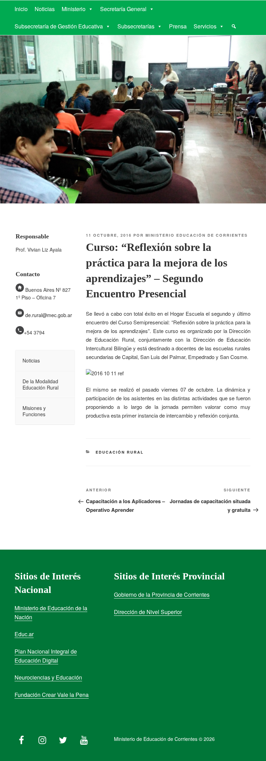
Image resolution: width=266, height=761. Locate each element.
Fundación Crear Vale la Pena (52, 695)
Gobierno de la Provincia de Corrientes (162, 594)
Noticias (45, 9)
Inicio (21, 9)
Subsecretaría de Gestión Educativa (59, 26)
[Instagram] (42, 738)
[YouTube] (84, 738)
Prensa (178, 26)
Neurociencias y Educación (48, 677)
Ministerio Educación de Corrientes (196, 235)
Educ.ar (24, 634)
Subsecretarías (135, 26)
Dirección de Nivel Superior (148, 612)
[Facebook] (21, 738)
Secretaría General (123, 9)
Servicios (205, 26)
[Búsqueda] (234, 26)
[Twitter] (63, 738)
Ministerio (74, 9)
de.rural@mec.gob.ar (48, 315)
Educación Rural (120, 452)
